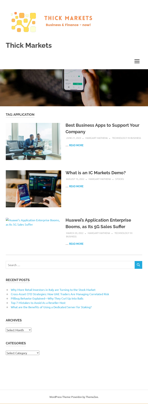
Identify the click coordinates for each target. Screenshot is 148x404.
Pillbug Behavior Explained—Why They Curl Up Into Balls (47, 298)
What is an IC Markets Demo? (96, 172)
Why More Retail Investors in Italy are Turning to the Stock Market (53, 289)
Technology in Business (126, 137)
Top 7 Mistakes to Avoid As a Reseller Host (38, 302)
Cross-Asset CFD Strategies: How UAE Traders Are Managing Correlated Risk (60, 294)
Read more (76, 145)
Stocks (119, 178)
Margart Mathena (96, 137)
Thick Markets (29, 45)
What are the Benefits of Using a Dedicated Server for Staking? (51, 307)
